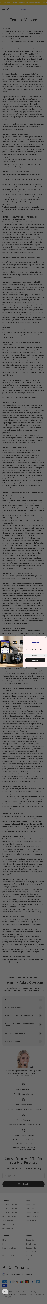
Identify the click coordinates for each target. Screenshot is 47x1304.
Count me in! (35, 660)
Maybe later (35, 664)
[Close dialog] (46, 637)
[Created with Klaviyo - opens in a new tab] (23, 667)
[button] (35, 655)
